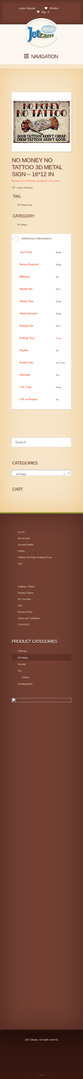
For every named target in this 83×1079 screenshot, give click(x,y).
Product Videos (26, 592)
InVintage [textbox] (40, 474)
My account (24, 538)
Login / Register (27, 8)
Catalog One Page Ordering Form (35, 557)
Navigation (44, 56)
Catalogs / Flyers (26, 586)
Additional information (36, 238)
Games (25, 677)
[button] (22, 187)
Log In (21, 531)
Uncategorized (25, 683)
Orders (21, 550)
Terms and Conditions (29, 618)
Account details (25, 544)
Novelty (22, 664)
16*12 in (60, 362)
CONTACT (24, 624)
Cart (20, 563)
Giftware (22, 651)
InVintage (23, 657)
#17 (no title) (24, 599)
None (58, 252)
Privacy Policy (25, 611)
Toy (20, 670)
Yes (58, 375)
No (57, 276)
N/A (58, 289)
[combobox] (41, 473)
